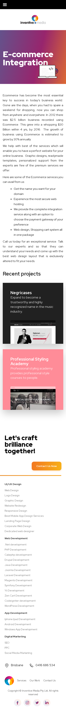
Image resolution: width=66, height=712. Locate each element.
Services (21, 680)
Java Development (16, 565)
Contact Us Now (46, 466)
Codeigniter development (20, 600)
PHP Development (15, 549)
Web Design (12, 490)
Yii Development (14, 590)
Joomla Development (17, 570)
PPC (7, 647)
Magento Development (18, 580)
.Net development (15, 544)
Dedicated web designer (19, 531)
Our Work (35, 680)
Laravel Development (17, 575)
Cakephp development (18, 554)
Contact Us (49, 680)
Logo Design (12, 495)
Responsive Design (16, 510)
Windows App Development (21, 629)
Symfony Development (18, 585)
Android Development (18, 624)
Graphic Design (14, 500)
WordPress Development (19, 605)
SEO (7, 642)
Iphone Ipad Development (20, 619)
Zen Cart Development (18, 595)
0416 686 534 (45, 665)
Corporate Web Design (18, 526)
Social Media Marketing (18, 653)
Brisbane (17, 665)
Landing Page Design (17, 521)
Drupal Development (17, 559)
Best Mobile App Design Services (24, 515)
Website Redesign (15, 505)
